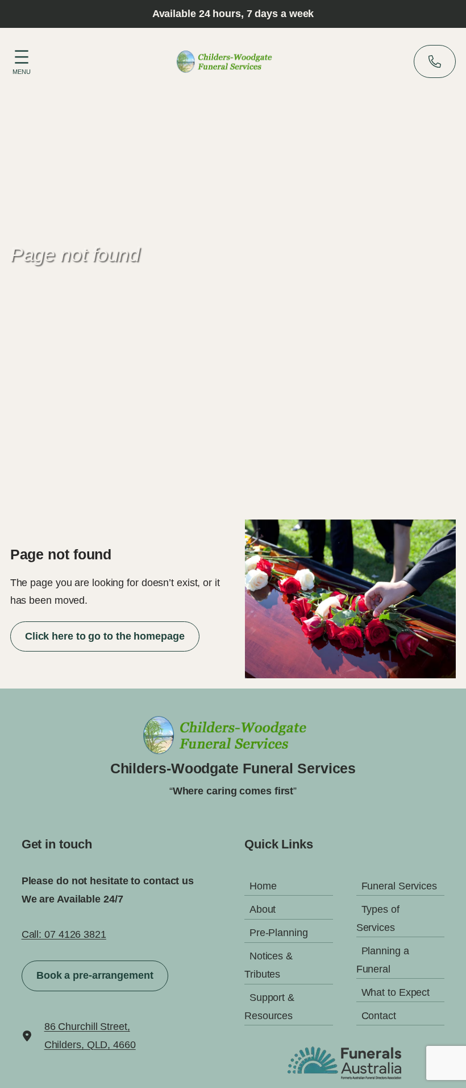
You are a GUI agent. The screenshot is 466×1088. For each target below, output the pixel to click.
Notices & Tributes (268, 965)
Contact (378, 1015)
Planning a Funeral (382, 960)
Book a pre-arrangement (94, 975)
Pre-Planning (278, 932)
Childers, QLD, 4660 (90, 1044)
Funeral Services (399, 886)
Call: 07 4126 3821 (64, 934)
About (262, 909)
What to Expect (395, 992)
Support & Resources (269, 1006)
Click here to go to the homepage (105, 636)
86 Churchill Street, (87, 1026)
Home (263, 886)
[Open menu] (21, 60)
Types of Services (378, 918)
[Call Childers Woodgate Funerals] (435, 61)
